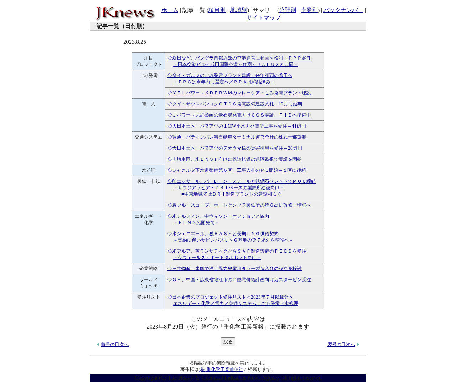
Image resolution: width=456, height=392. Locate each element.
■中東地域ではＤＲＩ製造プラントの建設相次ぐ (231, 194)
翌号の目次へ (341, 344)
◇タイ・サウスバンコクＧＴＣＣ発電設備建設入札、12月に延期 (234, 104)
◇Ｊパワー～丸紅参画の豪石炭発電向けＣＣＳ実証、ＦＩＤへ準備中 (239, 115)
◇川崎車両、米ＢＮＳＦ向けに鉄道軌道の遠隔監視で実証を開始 (234, 159)
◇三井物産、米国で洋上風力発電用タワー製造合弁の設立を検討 (234, 268)
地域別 (238, 10)
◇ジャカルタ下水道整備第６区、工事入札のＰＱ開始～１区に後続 (236, 170)
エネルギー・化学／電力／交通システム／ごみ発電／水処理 (235, 303)
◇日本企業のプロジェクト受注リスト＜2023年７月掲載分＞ (230, 297)
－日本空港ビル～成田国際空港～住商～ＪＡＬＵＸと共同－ (235, 64)
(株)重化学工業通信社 (221, 369)
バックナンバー (343, 10)
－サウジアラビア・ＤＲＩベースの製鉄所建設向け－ (228, 187)
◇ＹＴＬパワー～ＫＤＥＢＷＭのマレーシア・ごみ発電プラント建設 (239, 93)
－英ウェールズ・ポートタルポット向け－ (217, 257)
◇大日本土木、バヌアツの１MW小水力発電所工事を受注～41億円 (236, 126)
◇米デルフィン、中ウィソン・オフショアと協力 (218, 216)
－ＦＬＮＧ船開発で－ (196, 222)
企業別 (309, 10)
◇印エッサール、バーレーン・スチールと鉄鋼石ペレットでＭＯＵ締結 (241, 181)
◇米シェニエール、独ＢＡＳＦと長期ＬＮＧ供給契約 (223, 233)
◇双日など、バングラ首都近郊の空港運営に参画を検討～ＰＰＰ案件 (239, 58)
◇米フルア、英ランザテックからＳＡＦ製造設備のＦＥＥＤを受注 (236, 251)
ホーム (169, 10)
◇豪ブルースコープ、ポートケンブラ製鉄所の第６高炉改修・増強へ (239, 205)
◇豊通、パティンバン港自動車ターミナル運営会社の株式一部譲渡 (236, 137)
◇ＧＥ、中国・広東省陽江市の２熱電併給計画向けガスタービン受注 (239, 279)
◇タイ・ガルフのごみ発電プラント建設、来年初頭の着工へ (229, 75)
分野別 (287, 10)
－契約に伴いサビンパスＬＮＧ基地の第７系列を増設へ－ (233, 240)
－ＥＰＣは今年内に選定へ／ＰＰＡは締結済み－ (224, 81)
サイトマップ (264, 18)
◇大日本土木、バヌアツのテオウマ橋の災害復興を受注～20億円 (234, 148)
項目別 (217, 10)
